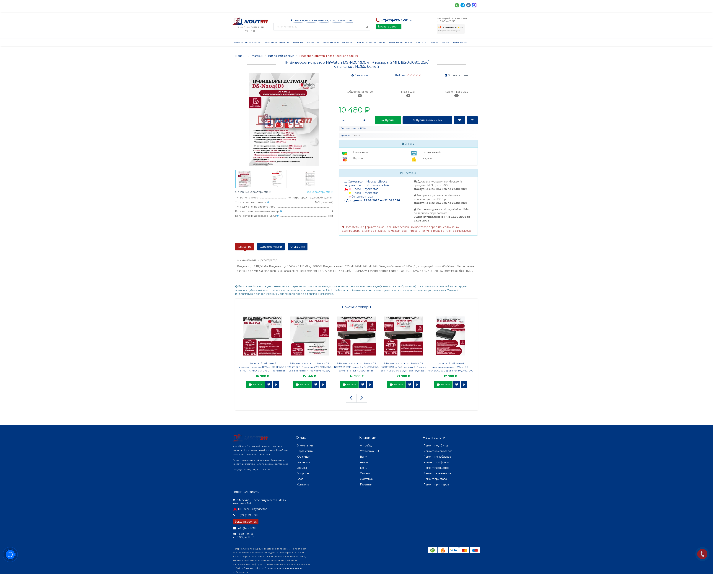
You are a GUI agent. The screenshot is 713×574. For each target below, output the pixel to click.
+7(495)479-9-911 (247, 515)
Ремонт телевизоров (438, 473)
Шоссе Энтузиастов (253, 509)
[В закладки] (268, 384)
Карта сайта (305, 451)
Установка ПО (369, 451)
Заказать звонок (246, 521)
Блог (300, 479)
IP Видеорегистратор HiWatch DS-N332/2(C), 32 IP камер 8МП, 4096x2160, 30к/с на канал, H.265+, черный (356, 367)
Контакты (404, 4)
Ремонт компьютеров (370, 42)
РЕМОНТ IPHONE (440, 42)
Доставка (266, 4)
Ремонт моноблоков (337, 42)
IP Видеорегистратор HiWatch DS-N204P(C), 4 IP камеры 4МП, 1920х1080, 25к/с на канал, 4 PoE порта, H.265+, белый (309, 367)
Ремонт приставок (436, 479)
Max (474, 5)
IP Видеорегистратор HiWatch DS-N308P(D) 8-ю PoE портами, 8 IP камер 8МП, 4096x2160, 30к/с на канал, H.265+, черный (403, 367)
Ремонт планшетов (306, 42)
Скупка (312, 4)
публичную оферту (252, 568)
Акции (297, 4)
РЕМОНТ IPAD (461, 42)
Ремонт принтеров (436, 484)
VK (468, 5)
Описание (245, 246)
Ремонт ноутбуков (276, 42)
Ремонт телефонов (247, 42)
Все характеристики (319, 192)
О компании (246, 4)
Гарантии (371, 4)
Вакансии (303, 462)
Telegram (462, 5)
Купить (257, 384)
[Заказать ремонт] (702, 554)
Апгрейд (366, 445)
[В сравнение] (276, 384)
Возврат (353, 4)
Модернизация (332, 4)
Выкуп (364, 456)
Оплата (283, 4)
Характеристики (271, 246)
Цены (363, 467)
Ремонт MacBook (400, 42)
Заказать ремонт (388, 26)
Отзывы (388, 4)
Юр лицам (303, 456)
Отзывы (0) (297, 246)
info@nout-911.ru (248, 528)
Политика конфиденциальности (283, 568)
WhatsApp (457, 5)
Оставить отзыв (458, 75)
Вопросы (303, 473)
